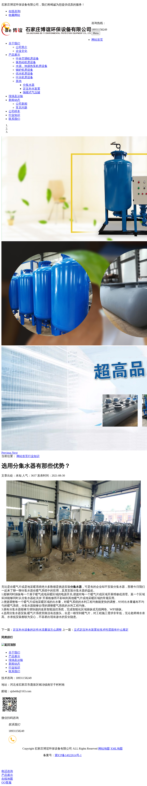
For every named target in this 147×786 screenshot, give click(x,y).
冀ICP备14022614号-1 (68, 755)
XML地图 (116, 748)
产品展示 (14, 54)
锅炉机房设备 (24, 69)
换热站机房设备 (26, 62)
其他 (19, 81)
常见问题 (21, 107)
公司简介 (21, 47)
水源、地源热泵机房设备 (31, 66)
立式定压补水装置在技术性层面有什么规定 (101, 629)
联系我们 (14, 118)
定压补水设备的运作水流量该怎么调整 (37, 629)
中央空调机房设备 (27, 58)
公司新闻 (21, 103)
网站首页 (97, 39)
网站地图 (104, 748)
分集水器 (28, 84)
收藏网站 (14, 15)
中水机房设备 (24, 77)
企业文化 (21, 50)
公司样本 (14, 111)
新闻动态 (14, 99)
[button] (6, 452)
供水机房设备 (24, 73)
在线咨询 (14, 11)
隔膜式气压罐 (31, 92)
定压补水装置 (31, 88)
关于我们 (14, 43)
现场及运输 (16, 96)
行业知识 (14, 115)
